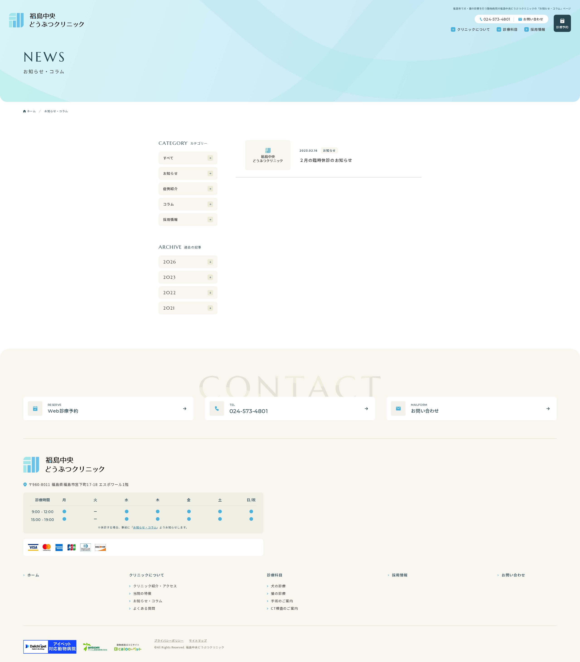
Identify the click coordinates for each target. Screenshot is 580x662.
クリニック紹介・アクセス (155, 586)
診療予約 (562, 27)
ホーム (33, 574)
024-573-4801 (496, 19)
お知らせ (170, 173)
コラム (168, 204)
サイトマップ (198, 640)
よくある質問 (144, 608)
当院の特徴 (142, 593)
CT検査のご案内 (284, 608)
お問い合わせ (533, 19)
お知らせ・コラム (145, 527)
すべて (168, 157)
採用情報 (538, 29)
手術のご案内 (282, 601)
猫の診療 (278, 593)
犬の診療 (278, 586)
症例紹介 (170, 188)
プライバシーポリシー (169, 640)
